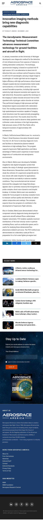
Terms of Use (6, 471)
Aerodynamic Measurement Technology (15, 14)
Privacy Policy (6, 468)
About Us (5, 454)
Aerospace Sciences (9, 12)
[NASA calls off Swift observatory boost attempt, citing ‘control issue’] (8, 314)
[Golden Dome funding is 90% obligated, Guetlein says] (8, 303)
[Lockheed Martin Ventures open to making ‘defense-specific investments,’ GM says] (8, 281)
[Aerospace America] (21, 3)
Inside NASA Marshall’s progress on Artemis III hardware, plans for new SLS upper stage (27, 292)
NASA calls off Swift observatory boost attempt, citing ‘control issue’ (27, 314)
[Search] (40, 3)
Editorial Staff (6, 461)
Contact (5, 463)
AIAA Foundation (7, 485)
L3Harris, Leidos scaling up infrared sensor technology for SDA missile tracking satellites (26, 270)
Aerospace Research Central (11, 487)
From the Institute (8, 456)
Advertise (5, 458)
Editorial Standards (8, 466)
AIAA (4, 482)
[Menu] (3, 3)
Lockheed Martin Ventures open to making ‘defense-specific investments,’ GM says (27, 281)
